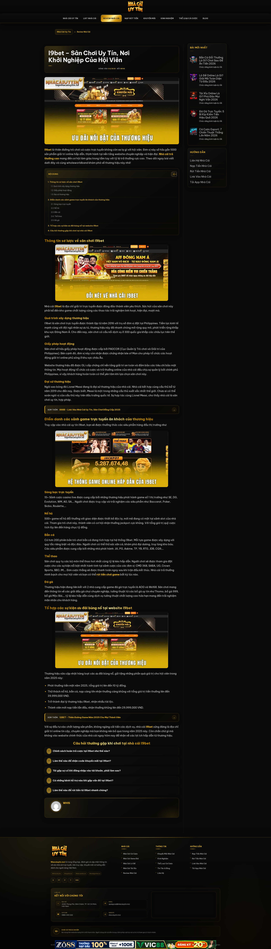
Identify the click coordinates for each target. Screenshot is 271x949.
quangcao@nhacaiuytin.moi (119, 904)
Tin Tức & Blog (164, 868)
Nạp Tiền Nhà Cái (201, 166)
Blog (205, 18)
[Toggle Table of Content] (173, 174)
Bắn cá (57, 212)
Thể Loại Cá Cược (188, 18)
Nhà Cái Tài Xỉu (129, 868)
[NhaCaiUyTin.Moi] (135, 7)
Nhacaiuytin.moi (58, 862)
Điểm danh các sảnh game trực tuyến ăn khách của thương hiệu (80, 200)
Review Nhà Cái (111, 18)
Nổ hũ (56, 208)
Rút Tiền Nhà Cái (200, 171)
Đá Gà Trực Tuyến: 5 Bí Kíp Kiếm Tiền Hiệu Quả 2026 (211, 114)
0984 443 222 (67, 915)
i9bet (58, 306)
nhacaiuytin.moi (115, 915)
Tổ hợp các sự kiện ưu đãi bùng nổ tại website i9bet (74, 226)
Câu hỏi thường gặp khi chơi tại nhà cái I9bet (71, 230)
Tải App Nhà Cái (200, 182)
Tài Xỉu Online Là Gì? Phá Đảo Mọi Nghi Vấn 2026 (209, 96)
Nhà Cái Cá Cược (130, 854)
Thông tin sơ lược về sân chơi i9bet (66, 182)
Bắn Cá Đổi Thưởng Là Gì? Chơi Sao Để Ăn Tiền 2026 (211, 60)
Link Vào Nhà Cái (200, 176)
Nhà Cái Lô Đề (129, 863)
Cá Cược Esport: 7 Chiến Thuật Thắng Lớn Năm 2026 (211, 132)
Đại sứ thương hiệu (61, 194)
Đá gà (57, 220)
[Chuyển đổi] (49, 751)
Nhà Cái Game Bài (131, 859)
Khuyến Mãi (149, 18)
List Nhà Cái (89, 18)
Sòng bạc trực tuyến (62, 204)
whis (122, 69)
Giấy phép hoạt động (63, 190)
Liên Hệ (161, 873)
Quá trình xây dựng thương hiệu (66, 186)
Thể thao (58, 216)
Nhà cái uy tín (70, 18)
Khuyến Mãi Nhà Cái (166, 854)
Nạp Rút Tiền (131, 18)
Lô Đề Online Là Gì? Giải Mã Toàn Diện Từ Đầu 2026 (211, 78)
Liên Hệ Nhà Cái (200, 160)
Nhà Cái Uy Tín (64, 32)
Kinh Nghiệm (167, 18)
